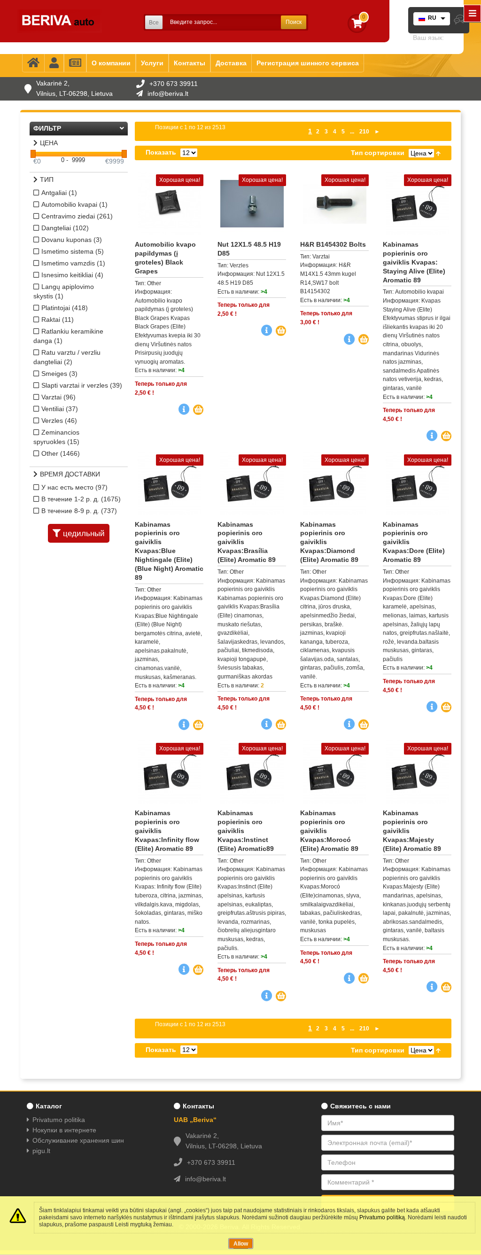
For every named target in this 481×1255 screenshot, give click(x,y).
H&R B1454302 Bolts (333, 244)
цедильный (84, 533)
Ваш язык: (428, 37)
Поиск (294, 22)
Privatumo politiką (382, 1217)
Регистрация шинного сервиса (307, 63)
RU (432, 18)
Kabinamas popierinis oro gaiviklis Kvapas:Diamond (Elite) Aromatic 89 (329, 542)
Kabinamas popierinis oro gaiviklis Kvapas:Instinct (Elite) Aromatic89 (245, 830)
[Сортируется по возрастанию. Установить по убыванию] (438, 153)
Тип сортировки (377, 152)
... (352, 131)
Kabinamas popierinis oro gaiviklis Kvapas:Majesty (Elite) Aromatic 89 (412, 830)
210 (364, 131)
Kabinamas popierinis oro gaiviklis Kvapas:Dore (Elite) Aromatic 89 (414, 542)
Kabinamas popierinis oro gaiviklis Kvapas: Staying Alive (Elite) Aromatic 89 (414, 262)
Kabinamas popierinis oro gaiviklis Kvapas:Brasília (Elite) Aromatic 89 (246, 542)
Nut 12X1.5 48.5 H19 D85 (249, 249)
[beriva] (59, 21)
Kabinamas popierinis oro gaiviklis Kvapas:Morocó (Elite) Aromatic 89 (329, 830)
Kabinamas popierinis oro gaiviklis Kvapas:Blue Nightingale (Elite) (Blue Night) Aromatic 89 (169, 551)
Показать (161, 152)
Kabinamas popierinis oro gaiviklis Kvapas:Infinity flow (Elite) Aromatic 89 (167, 830)
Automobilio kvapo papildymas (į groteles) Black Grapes (165, 258)
